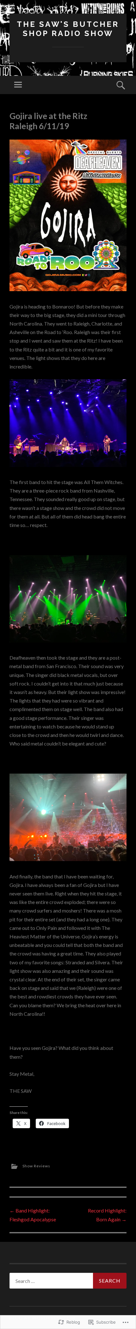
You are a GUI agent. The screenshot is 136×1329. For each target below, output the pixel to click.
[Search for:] (68, 1281)
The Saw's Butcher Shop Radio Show (68, 29)
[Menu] (18, 85)
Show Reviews (36, 1166)
